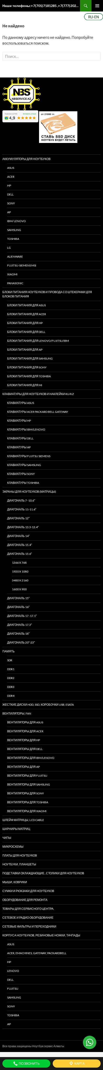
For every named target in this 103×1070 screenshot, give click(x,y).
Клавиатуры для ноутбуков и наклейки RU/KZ (38, 394)
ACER (10, 176)
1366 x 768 (19, 562)
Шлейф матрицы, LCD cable (23, 820)
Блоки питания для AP (24, 349)
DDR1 (10, 669)
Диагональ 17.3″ (19, 625)
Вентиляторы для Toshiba (27, 802)
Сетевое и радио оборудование (27, 917)
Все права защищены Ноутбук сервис (27, 1046)
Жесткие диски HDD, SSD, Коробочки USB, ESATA (38, 704)
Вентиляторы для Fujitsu (27, 775)
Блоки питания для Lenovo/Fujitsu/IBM (38, 341)
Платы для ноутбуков (19, 855)
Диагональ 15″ (18, 598)
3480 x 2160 (20, 580)
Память (8, 651)
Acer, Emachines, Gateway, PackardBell (36, 953)
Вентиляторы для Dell (25, 749)
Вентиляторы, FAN (16, 713)
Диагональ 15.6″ (19, 554)
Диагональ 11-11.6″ (21, 509)
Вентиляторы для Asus (25, 722)
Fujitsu (12, 988)
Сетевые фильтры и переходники (29, 926)
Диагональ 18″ (18, 633)
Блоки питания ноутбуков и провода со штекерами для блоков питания (47, 294)
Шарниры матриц (16, 829)
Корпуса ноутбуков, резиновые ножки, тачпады (41, 935)
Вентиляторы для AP (23, 767)
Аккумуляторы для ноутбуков (26, 159)
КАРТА (79, 1063)
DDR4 (10, 696)
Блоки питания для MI (24, 385)
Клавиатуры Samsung (24, 465)
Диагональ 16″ (18, 607)
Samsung (14, 230)
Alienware (15, 256)
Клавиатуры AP (19, 447)
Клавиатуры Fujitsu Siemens (28, 456)
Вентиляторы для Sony (25, 793)
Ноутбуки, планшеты (19, 864)
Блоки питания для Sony (26, 367)
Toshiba (13, 239)
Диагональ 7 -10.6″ (21, 500)
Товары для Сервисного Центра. (28, 908)
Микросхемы (12, 846)
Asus (10, 944)
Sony (11, 1006)
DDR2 (10, 678)
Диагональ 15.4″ (19, 545)
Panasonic (15, 283)
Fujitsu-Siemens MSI (21, 265)
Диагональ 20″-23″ (21, 642)
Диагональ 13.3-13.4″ (23, 527)
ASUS (10, 168)
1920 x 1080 (20, 571)
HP (9, 185)
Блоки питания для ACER (26, 314)
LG (9, 247)
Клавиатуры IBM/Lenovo (26, 429)
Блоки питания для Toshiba (29, 376)
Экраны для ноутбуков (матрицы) (29, 491)
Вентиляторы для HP (23, 740)
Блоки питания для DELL (26, 332)
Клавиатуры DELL (20, 438)
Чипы (6, 837)
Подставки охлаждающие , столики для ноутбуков (43, 873)
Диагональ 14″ (18, 536)
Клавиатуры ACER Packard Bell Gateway (37, 412)
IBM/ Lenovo (16, 221)
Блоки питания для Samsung (30, 358)
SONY (11, 203)
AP (9, 212)
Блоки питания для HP (25, 323)
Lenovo (13, 971)
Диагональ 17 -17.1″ (22, 616)
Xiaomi (12, 274)
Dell (10, 979)
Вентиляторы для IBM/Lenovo (30, 758)
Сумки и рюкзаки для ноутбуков (28, 891)
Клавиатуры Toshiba (23, 483)
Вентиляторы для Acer (25, 731)
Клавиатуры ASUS (20, 403)
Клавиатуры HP (19, 420)
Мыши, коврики (14, 882)
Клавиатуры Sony (21, 474)
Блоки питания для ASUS (26, 305)
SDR (9, 660)
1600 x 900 (19, 589)
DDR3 (10, 687)
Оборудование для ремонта (24, 900)
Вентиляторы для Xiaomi (26, 811)
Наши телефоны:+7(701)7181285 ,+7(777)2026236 (41, 6)
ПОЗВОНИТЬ (29, 1063)
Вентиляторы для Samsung (28, 784)
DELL (10, 194)
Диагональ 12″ (18, 518)
